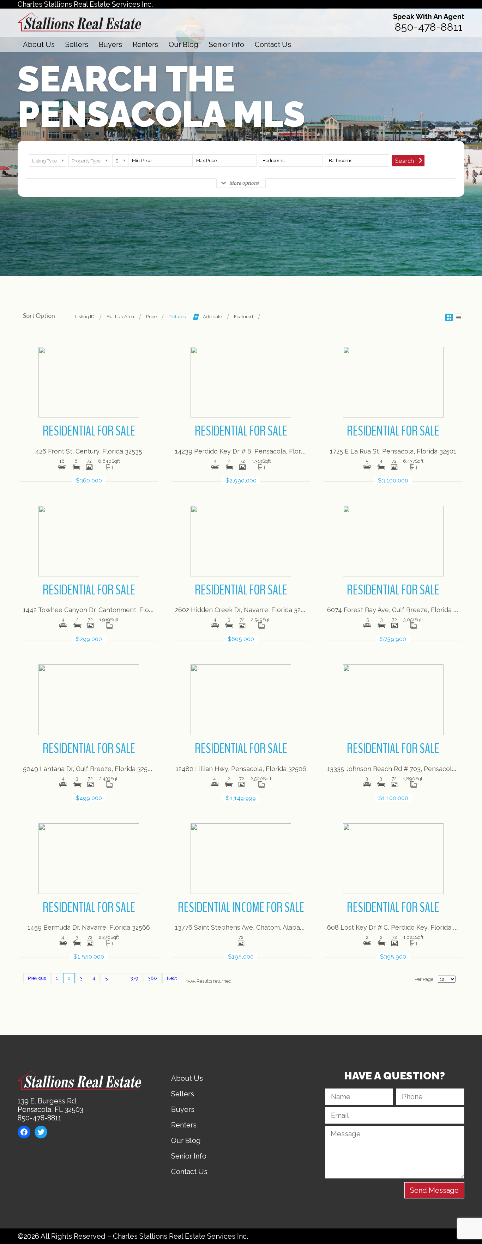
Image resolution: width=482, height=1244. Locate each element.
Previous (37, 978)
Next (172, 978)
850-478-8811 (429, 27)
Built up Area (120, 316)
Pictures (177, 316)
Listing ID (85, 316)
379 (134, 978)
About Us (39, 44)
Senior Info (226, 44)
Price (151, 316)
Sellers (76, 44)
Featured (243, 316)
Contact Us (273, 44)
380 (152, 978)
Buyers (110, 44)
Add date (212, 316)
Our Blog (183, 44)
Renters (145, 44)
